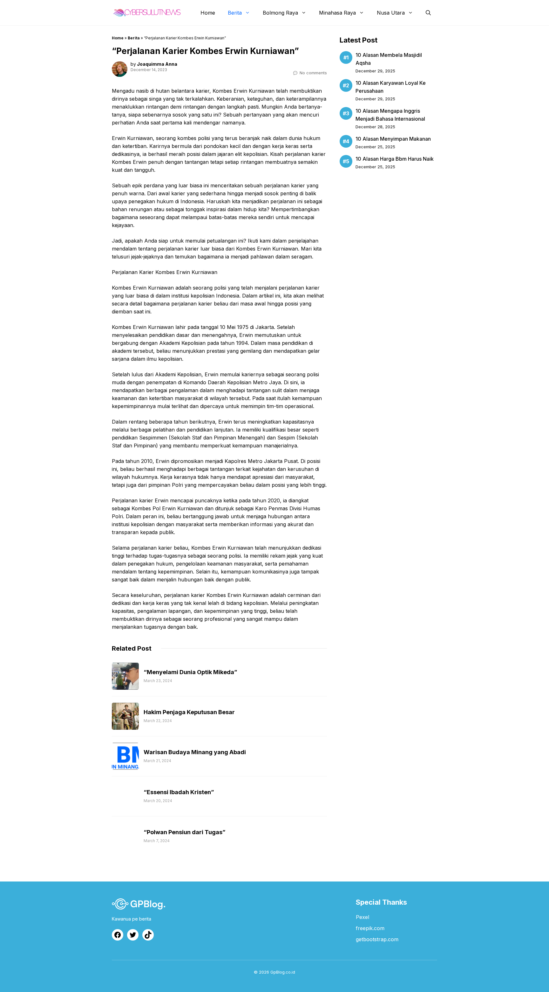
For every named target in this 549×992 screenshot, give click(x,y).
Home (207, 13)
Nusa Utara (391, 13)
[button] (428, 12)
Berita (235, 13)
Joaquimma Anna (157, 64)
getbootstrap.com (377, 939)
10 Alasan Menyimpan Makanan (393, 139)
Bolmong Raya (280, 13)
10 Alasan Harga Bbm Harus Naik (395, 159)
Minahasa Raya (337, 13)
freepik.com (370, 928)
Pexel (362, 917)
